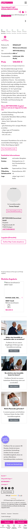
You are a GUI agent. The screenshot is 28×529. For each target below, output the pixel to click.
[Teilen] (20, 12)
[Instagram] (5, 488)
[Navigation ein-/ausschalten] (26, 3)
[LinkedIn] (2, 488)
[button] (25, 21)
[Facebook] (9, 488)
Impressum (9, 513)
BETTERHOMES (5, 481)
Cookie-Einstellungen (6, 516)
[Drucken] (23, 12)
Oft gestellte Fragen (6, 478)
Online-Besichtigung (6, 16)
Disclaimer (3, 513)
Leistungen (4, 484)
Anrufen (7, 522)
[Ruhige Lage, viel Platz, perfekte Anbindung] (14, 297)
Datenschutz (15, 513)
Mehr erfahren (14, 351)
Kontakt (3, 476)
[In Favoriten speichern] (26, 12)
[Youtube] (12, 488)
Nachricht (21, 522)
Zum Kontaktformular (9, 149)
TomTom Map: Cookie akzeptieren (13, 242)
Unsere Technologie (7, 492)
